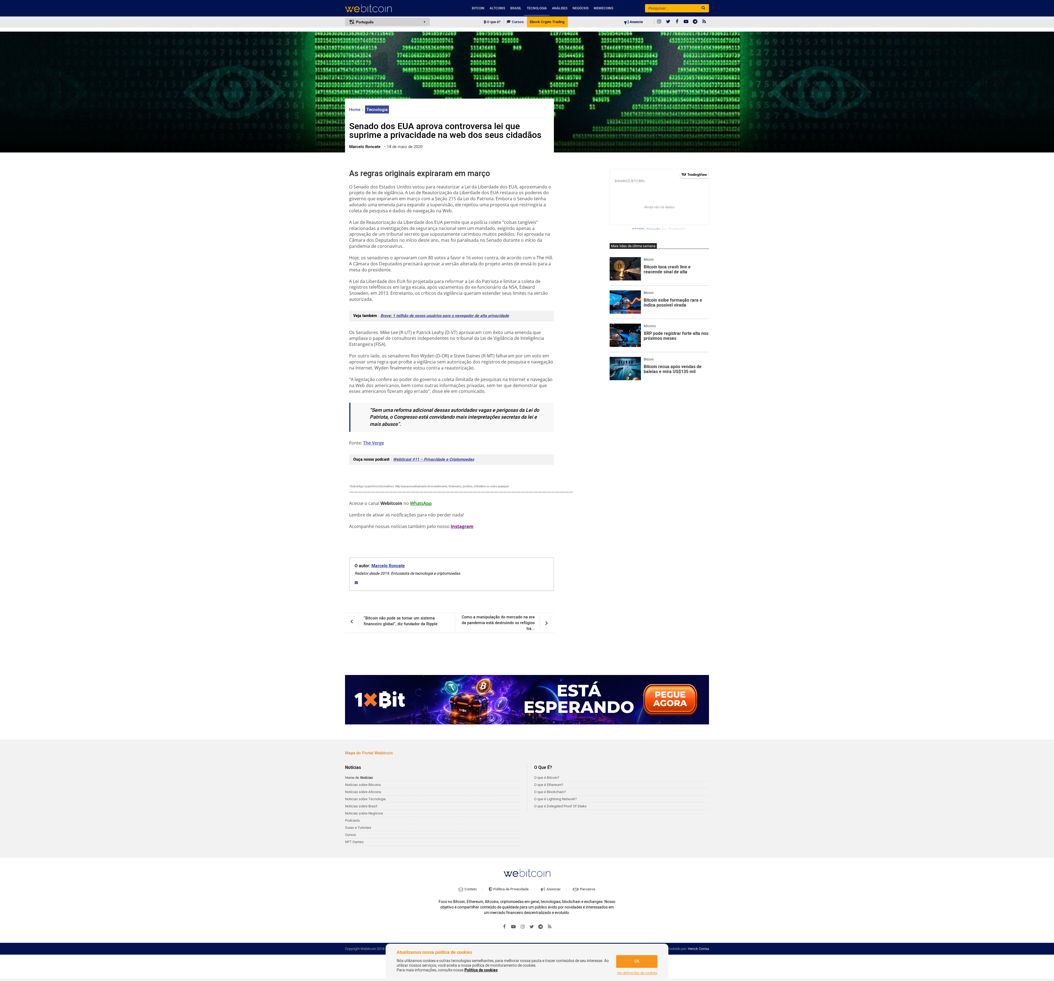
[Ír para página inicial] (387, 8)
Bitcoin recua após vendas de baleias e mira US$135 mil (673, 369)
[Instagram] (659, 21)
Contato (470, 889)
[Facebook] (677, 21)
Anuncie (636, 22)
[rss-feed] (704, 21)
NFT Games (354, 841)
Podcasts (352, 820)
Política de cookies (481, 970)
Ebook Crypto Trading (547, 22)
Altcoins (497, 8)
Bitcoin (478, 8)
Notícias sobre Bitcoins (363, 784)
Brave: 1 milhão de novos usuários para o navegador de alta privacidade (444, 316)
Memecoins (603, 8)
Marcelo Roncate (388, 566)
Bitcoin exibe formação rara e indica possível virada (673, 303)
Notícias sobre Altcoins (363, 791)
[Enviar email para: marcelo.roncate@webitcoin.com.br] (356, 582)
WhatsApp (421, 503)
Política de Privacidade (510, 889)
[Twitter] (668, 21)
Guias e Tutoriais (358, 827)
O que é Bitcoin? (546, 777)
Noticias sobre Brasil (361, 806)
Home (355, 110)
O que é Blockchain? (550, 791)
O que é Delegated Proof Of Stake (560, 806)
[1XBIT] (527, 699)
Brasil (516, 8)
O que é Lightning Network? (555, 799)
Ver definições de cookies (637, 973)
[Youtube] (686, 21)
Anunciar (553, 889)
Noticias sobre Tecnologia (365, 799)
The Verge (373, 443)
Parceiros (587, 889)
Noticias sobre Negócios (364, 813)
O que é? (493, 22)
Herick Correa (698, 948)
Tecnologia (537, 8)
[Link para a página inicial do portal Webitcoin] (527, 873)
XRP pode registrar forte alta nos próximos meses (676, 336)
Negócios (580, 8)
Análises (559, 8)
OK (637, 961)
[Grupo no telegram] (695, 21)
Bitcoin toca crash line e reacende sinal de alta (667, 269)
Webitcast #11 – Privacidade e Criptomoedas (433, 459)
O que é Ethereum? (548, 784)
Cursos (517, 22)
